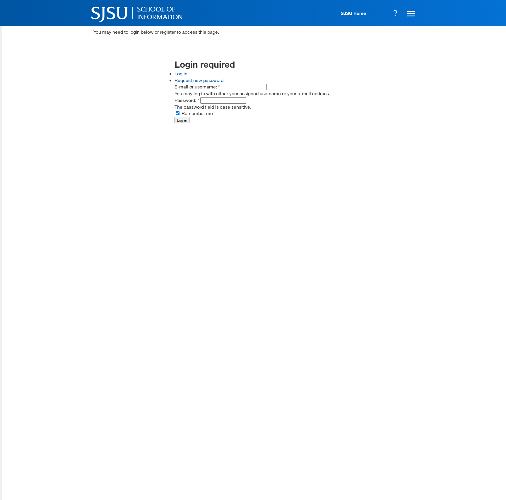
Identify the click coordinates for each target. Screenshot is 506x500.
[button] (410, 13)
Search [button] (395, 13)
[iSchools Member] (398, 483)
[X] (359, 457)
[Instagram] (377, 457)
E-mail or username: (197, 86)
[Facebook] (342, 457)
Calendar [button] (379, 13)
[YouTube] (411, 457)
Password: (187, 100)
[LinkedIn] (394, 457)
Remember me (196, 113)
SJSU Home (353, 13)
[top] (97, 410)
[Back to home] (376, 421)
